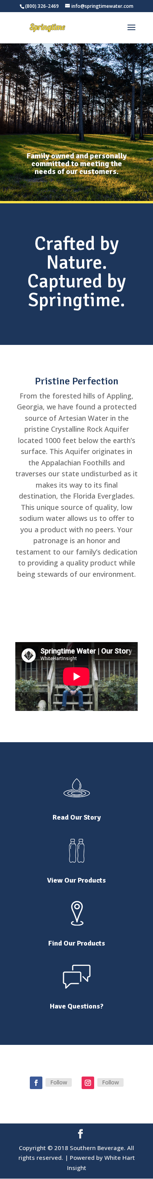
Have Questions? (77, 1006)
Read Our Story (77, 817)
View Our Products (76, 880)
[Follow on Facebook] (36, 1083)
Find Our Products (76, 943)
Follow (58, 1082)
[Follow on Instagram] (88, 1083)
